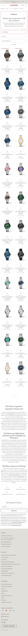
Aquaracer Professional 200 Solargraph (7, 183)
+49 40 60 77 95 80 (6, 535)
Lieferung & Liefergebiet (7, 568)
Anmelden (14, 510)
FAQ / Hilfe (4, 559)
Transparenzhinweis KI (6, 602)
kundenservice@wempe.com (18, 521)
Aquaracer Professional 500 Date (7, 70)
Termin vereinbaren (5, 546)
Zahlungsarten (4, 571)
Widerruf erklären (9, 626)
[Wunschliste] (21, 5)
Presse (3, 593)
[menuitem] (2, 5)
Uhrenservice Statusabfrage (7, 561)
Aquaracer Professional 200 (20, 126)
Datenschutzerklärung (6, 595)
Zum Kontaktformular (6, 541)
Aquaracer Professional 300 (7, 155)
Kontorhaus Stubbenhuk (7, 586)
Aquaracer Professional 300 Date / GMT (7, 98)
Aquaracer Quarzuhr (20, 154)
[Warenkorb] (25, 5)
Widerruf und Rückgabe (6, 566)
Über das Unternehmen (6, 584)
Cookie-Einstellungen (6, 575)
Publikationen (4, 591)
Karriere (3, 588)
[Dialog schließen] (27, 1)
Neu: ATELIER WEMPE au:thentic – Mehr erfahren (14, 2)
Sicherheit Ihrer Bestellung (7, 573)
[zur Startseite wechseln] (14, 5)
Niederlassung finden (6, 544)
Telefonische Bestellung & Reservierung (10, 564)
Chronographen (10, 413)
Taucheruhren (21, 476)
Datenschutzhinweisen (16, 525)
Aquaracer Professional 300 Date (20, 98)
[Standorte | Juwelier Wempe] (23, 5)
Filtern (5, 32)
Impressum (3, 600)
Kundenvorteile (4, 557)
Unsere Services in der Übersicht (8, 555)
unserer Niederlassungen (14, 474)
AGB (2, 597)
